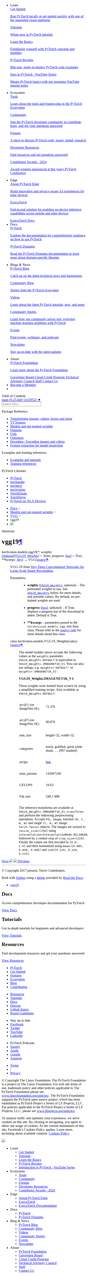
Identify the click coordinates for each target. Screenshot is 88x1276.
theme (41, 878)
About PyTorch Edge (33, 1198)
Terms (14, 1065)
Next (5, 861)
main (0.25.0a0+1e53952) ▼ (21, 400)
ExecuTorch (27, 1202)
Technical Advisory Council (38, 1263)
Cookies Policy (59, 1133)
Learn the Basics (30, 1160)
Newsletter (26, 1244)
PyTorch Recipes (30, 1163)
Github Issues (19, 1009)
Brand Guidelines (22, 1013)
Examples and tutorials (25, 460)
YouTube (16, 1032)
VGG (14, 516)
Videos (23, 1232)
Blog (13, 983)
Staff (22, 1267)
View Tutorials (12, 935)
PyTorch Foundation (33, 1251)
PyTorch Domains (31, 1217)
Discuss (15, 1005)
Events (23, 1240)
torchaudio (17, 482)
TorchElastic (18, 493)
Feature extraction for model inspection (36, 445)
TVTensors (17, 422)
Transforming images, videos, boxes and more (41, 418)
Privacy (15, 1073)
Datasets (16, 430)
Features (16, 975)
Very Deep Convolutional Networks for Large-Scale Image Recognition (47, 568)
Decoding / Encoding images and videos (37, 441)
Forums (24, 1182)
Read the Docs (73, 878)
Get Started (17, 971)
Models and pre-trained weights (31, 426)
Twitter (15, 1028)
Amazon (16, 1058)
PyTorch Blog (28, 1225)
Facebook (16, 1024)
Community (27, 1179)
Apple (14, 1050)
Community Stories (32, 1236)
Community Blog (30, 1228)
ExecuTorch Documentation (38, 1205)
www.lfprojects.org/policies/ (56, 1111)
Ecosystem (17, 979)
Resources (17, 994)
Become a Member (23, 385)
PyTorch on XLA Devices (28, 501)
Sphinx (21, 878)
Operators (16, 438)
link (48, 762)
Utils (13, 434)
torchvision (17, 489)
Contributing (18, 987)
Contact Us (26, 1270)
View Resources (13, 960)
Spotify (15, 1047)
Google (15, 1054)
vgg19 (14, 885)
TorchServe (18, 497)
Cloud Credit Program (34, 1259)
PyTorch (16, 478)
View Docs (9, 910)
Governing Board (31, 1255)
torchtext (16, 486)
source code (68, 630)
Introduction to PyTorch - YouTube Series (47, 1167)
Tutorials (16, 998)
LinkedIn (16, 1036)
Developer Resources (33, 1186)
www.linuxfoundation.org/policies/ (25, 1095)
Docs (14, 508)
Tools (22, 1175)
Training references (23, 463)
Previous (23, 861)
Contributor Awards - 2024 (37, 1190)
